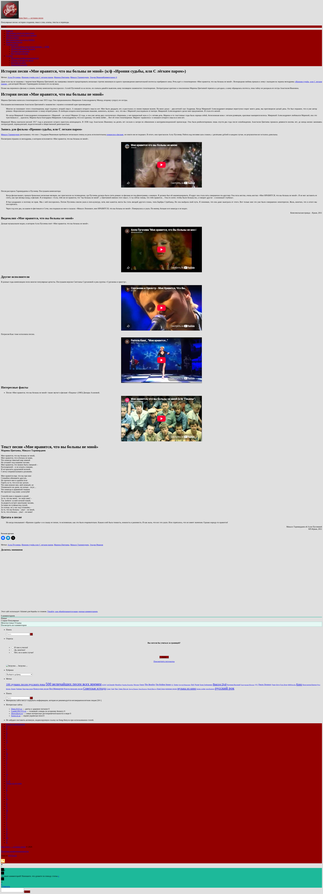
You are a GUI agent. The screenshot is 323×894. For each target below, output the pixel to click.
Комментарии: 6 (110, 77)
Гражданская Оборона (247, 685)
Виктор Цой (219, 684)
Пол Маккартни (56, 689)
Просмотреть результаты (164, 661)
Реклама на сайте (18, 63)
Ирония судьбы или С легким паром (37, 77)
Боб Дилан (195, 685)
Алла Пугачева (14, 77)
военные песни (171, 689)
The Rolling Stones (163, 685)
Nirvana (136, 685)
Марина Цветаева (61, 77)
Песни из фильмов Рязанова (23, 49)
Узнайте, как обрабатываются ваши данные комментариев (72, 611)
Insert (27, 892)
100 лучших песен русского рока (20, 33)
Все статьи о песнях (19, 54)
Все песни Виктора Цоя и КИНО (20, 40)
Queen (142, 685)
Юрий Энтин (161, 689)
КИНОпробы (292, 685)
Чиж (116, 689)
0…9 (8, 781)
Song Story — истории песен (31, 18)
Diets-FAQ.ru (16, 709)
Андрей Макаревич (185, 685)
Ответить (6, 886)
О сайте (9, 56)
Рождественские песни (73, 689)
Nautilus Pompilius (127, 685)
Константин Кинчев (310, 685)
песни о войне (201, 689)
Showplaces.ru (17, 713)
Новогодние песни (14, 42)
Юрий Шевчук (151, 689)
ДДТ (256, 685)
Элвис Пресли (123, 689)
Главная (9, 31)
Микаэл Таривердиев (79, 77)
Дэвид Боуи (276, 685)
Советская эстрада (94, 688)
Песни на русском (14, 783)
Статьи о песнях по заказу (22, 60)
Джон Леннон (264, 684)
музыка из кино (186, 688)
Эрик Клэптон (143, 689)
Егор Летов (283, 685)
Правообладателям (19, 65)
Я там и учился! (21, 647)
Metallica (118, 685)
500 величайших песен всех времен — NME (30, 47)
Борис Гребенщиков (206, 685)
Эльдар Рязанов (96, 77)
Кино (299, 684)
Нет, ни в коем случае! (24, 652)
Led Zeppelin (111, 685)
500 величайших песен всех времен (21, 35)
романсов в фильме (115, 134)
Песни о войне (12, 38)
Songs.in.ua (15, 716)
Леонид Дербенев (16, 689)
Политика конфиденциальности (25, 58)
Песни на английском (15, 724)
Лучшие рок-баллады (20, 51)
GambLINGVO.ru (18, 711)
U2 (172, 685)
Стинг (108, 689)
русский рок (224, 688)
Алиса (176, 685)
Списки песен (12, 44)
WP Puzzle (12, 856)
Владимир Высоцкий (233, 685)
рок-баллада (210, 689)
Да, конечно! (19, 650)
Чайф (112, 689)
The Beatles (150, 684)
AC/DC (104, 685)
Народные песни (27, 689)
